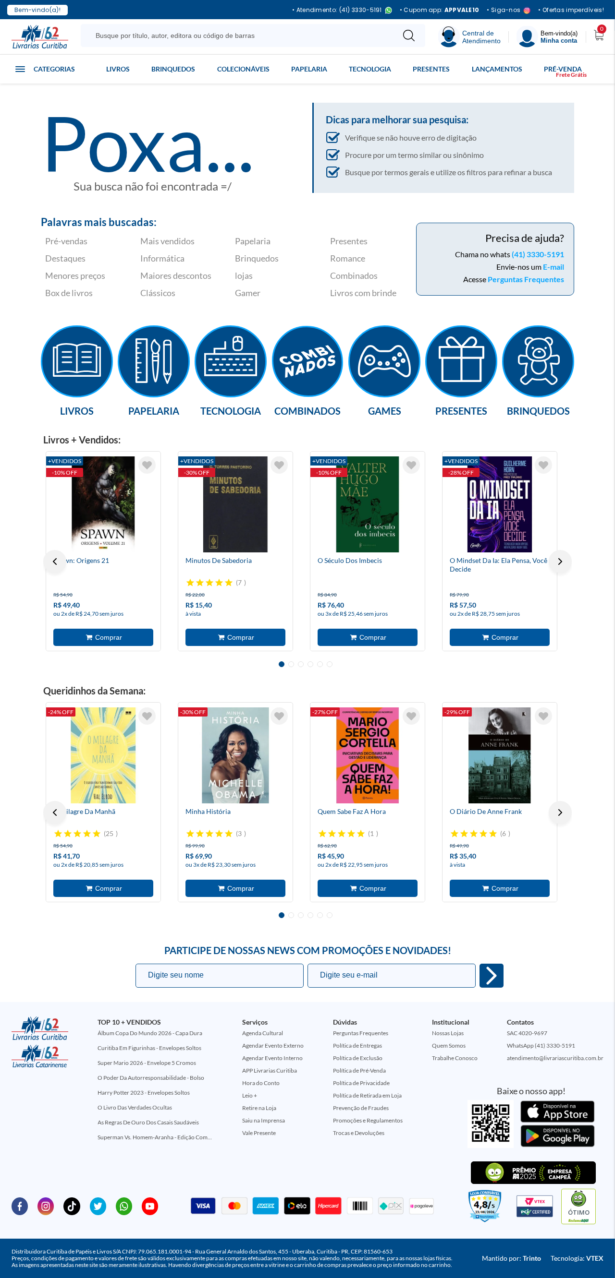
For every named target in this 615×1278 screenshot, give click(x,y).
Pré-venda (563, 69)
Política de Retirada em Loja (367, 1095)
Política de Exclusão (357, 1058)
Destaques (65, 258)
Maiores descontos (175, 275)
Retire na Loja (259, 1107)
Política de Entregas (357, 1045)
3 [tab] (301, 664)
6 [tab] (329, 664)
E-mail (553, 266)
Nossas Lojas (448, 1033)
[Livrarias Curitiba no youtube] (150, 1205)
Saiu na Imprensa (263, 1120)
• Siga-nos (503, 10)
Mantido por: (511, 1258)
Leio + (249, 1095)
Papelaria (309, 69)
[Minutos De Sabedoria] (235, 504)
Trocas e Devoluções (358, 1132)
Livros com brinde (363, 292)
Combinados (354, 275)
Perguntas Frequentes (526, 279)
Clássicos (157, 292)
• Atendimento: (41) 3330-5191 (337, 10)
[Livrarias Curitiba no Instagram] (45, 1205)
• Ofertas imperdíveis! (571, 10)
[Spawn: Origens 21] (103, 504)
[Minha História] (235, 755)
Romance (347, 258)
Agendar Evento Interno (272, 1058)
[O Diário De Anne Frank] (500, 755)
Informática (162, 258)
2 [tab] (291, 664)
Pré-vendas (66, 241)
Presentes (431, 69)
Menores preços (75, 275)
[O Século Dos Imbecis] (368, 504)
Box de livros (69, 292)
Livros (118, 69)
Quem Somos (449, 1045)
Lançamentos (497, 69)
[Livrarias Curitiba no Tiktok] (71, 1205)
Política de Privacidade (361, 1083)
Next (560, 561)
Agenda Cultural (262, 1033)
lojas (244, 275)
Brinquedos (173, 69)
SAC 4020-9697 (527, 1033)
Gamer (247, 292)
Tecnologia (370, 69)
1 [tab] (281, 664)
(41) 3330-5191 (538, 254)
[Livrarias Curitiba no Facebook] (20, 1205)
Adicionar (103, 637)
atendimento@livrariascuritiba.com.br (555, 1058)
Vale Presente (259, 1132)
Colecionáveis (243, 69)
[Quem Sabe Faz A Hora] (368, 755)
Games (384, 410)
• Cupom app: (440, 10)
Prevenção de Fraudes (361, 1107)
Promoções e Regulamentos (368, 1120)
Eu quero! (492, 976)
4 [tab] (310, 664)
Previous (54, 561)
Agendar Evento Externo (273, 1045)
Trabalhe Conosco (455, 1058)
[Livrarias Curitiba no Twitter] (98, 1205)
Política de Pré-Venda (359, 1070)
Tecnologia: (577, 1258)
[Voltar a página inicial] (40, 36)
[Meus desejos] (147, 465)
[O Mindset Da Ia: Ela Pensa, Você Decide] (500, 504)
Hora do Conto (261, 1083)
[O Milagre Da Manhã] (103, 755)
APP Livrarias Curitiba (269, 1070)
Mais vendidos (167, 241)
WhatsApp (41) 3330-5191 (541, 1045)
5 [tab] (320, 664)
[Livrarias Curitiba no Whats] (124, 1205)
